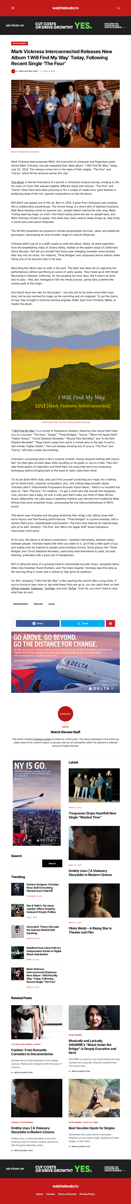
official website (20, 588)
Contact (50, 1194)
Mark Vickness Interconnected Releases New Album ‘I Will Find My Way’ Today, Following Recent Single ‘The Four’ (42, 975)
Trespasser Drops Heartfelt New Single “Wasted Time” (92, 815)
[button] (13, 8)
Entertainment (19, 43)
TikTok (72, 588)
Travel (95, 1122)
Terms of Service (67, 1194)
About (39, 1194)
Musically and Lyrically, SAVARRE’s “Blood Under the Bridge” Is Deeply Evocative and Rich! (92, 1047)
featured (38, 603)
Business (15, 1122)
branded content (42, 739)
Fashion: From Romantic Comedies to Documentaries (32, 1052)
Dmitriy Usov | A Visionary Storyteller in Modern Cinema (90, 873)
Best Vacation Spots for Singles (92, 1128)
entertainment (20, 603)
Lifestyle (87, 1122)
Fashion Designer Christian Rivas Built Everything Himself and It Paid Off (43, 887)
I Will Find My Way (23, 430)
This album (17, 182)
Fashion (37, 1044)
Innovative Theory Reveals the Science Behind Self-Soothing (43, 930)
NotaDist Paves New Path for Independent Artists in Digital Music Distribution (44, 951)
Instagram (37, 588)
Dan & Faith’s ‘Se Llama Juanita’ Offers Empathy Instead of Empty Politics (41, 909)
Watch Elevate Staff (65, 732)
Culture (14, 1044)
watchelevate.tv (65, 8)
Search (16, 856)
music (51, 603)
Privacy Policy (87, 1194)
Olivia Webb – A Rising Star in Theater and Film (90, 930)
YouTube (49, 588)
